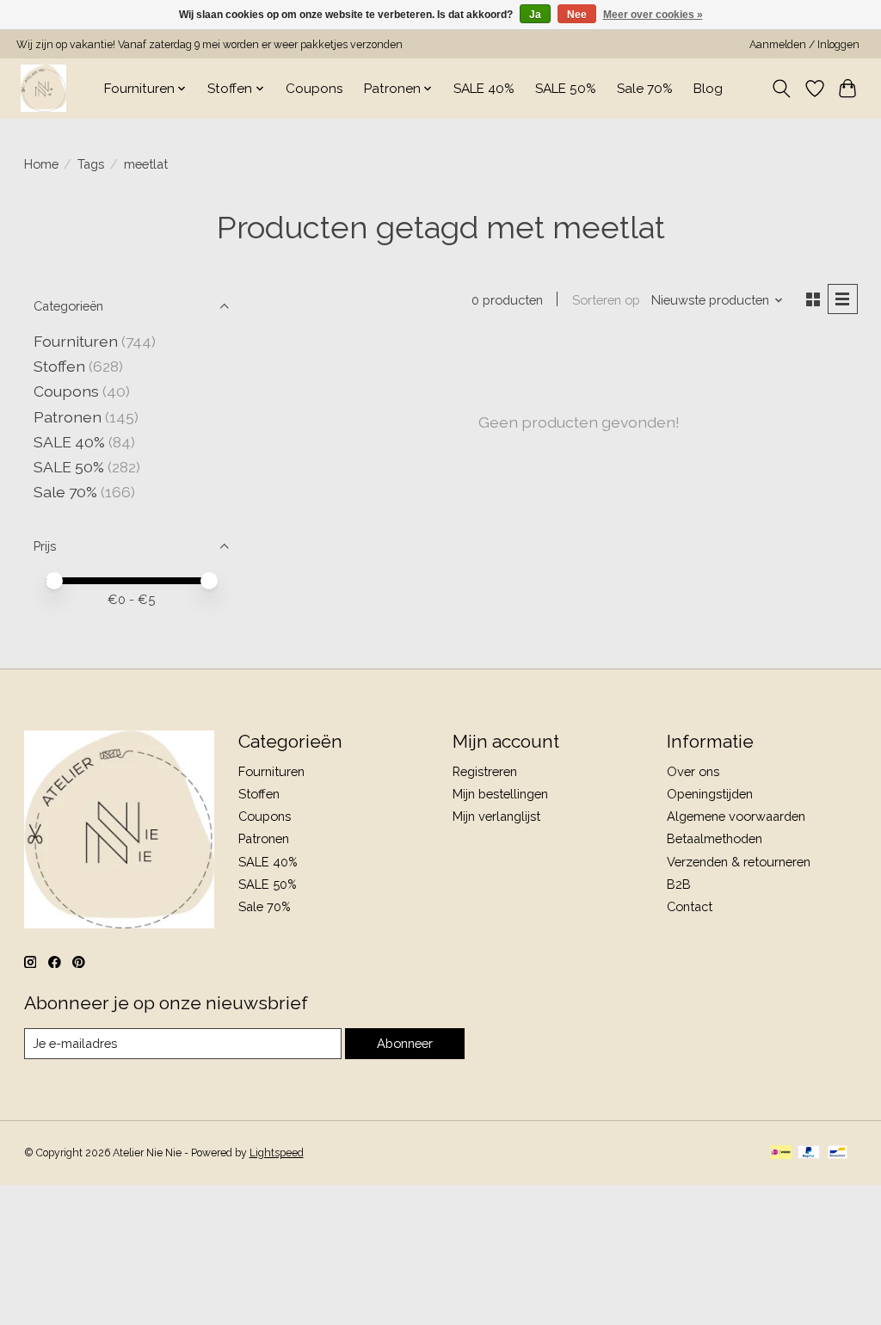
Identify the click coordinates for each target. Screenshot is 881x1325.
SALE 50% (565, 88)
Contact (689, 906)
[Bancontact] (837, 1153)
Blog (708, 88)
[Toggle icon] (780, 88)
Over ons (693, 771)
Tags (90, 164)
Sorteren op (606, 300)
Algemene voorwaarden (736, 816)
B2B (679, 884)
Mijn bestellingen (500, 793)
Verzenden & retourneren (738, 861)
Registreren (485, 771)
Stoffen (59, 366)
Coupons (314, 88)
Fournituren (76, 341)
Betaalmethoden (714, 838)
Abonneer (405, 1043)
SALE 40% (483, 88)
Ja (535, 15)
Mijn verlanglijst (496, 816)
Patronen (68, 417)
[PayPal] (809, 1153)
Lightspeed (277, 1153)
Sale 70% (645, 88)
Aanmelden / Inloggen (804, 45)
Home (41, 164)
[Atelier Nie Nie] (43, 88)
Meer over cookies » (653, 15)
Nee (577, 15)
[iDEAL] (781, 1153)
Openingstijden (710, 793)
